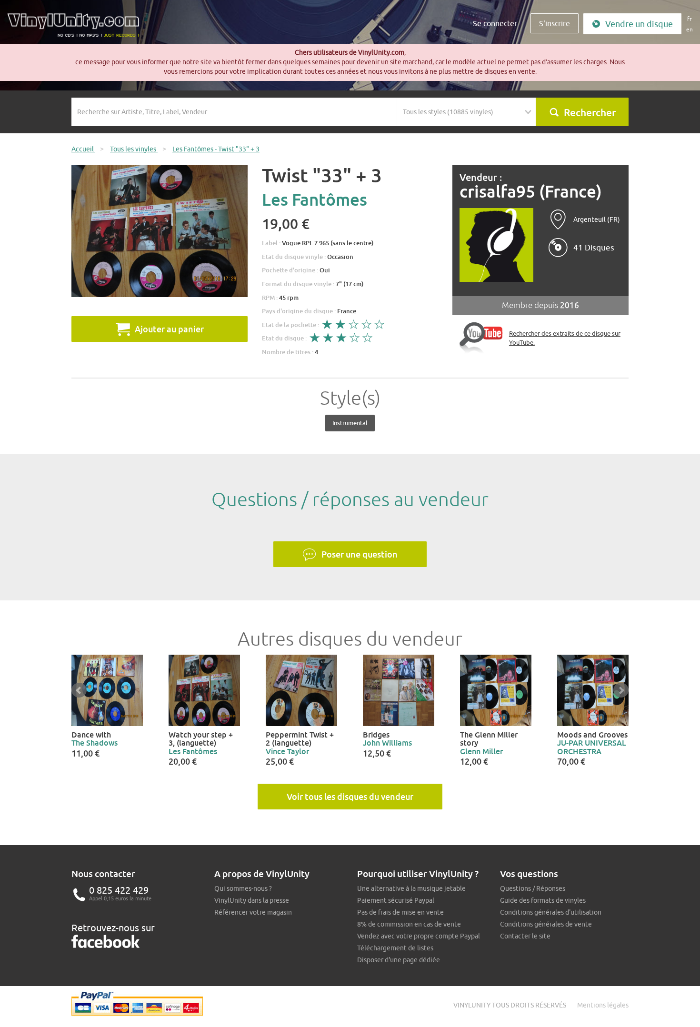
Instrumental (350, 423)
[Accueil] (76, 28)
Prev (79, 690)
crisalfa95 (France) (531, 191)
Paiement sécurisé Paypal (395, 900)
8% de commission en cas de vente (409, 924)
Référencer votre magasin (253, 912)
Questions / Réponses (532, 888)
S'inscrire (554, 23)
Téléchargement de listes (395, 948)
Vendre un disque (639, 24)
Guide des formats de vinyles (543, 900)
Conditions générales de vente (546, 924)
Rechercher (590, 112)
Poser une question (359, 554)
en (689, 29)
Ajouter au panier (169, 329)
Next (621, 690)
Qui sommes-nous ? (243, 888)
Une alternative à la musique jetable (411, 888)
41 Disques (593, 247)
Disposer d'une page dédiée (398, 960)
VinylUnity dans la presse (251, 900)
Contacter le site (525, 936)
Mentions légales (603, 1005)
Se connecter (495, 23)
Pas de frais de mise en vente (400, 912)
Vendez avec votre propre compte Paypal (418, 936)
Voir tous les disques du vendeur (350, 796)
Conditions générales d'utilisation (550, 912)
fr (689, 18)
